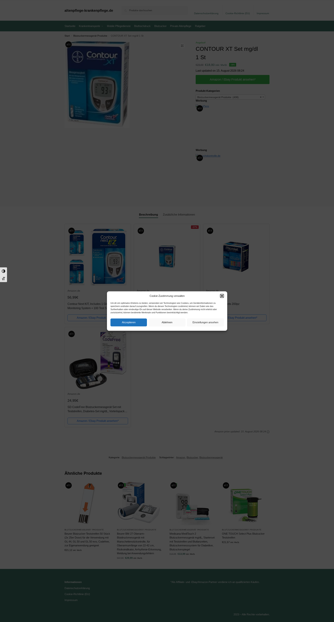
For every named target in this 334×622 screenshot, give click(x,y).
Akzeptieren (129, 322)
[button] (222, 296)
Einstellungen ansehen (205, 322)
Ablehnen (167, 322)
